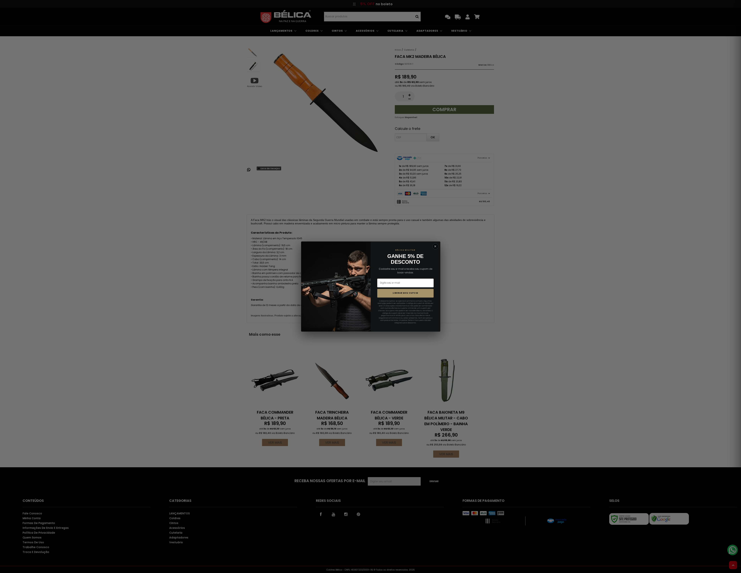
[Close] (435, 246)
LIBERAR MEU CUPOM (405, 293)
